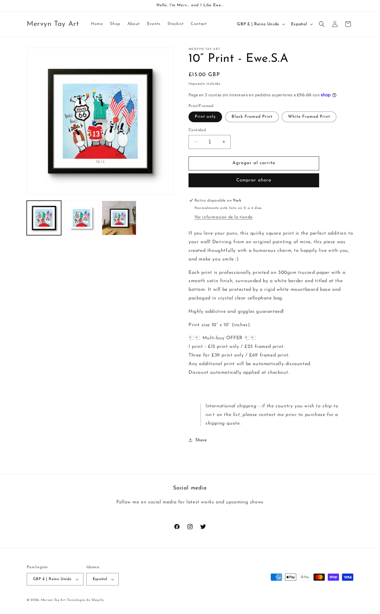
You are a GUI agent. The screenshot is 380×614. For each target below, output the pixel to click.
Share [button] (201, 440)
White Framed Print (309, 116)
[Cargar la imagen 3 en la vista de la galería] (119, 218)
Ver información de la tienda (223, 217)
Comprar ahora (253, 180)
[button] (321, 24)
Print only (205, 116)
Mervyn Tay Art (53, 600)
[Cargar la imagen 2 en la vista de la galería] (81, 218)
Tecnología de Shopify (85, 600)
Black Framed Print (252, 116)
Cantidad (197, 130)
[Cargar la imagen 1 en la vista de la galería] (44, 218)
